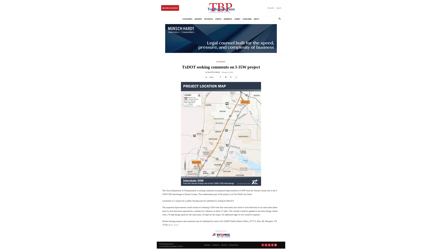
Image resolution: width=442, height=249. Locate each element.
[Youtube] (275, 245)
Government (220, 62)
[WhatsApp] (236, 77)
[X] (225, 77)
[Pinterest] (230, 77)
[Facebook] (220, 77)
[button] (278, 19)
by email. (175, 225)
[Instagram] (266, 245)
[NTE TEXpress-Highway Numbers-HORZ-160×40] (221, 235)
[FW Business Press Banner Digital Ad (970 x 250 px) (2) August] (221, 38)
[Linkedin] (269, 245)
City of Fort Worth (213, 72)
